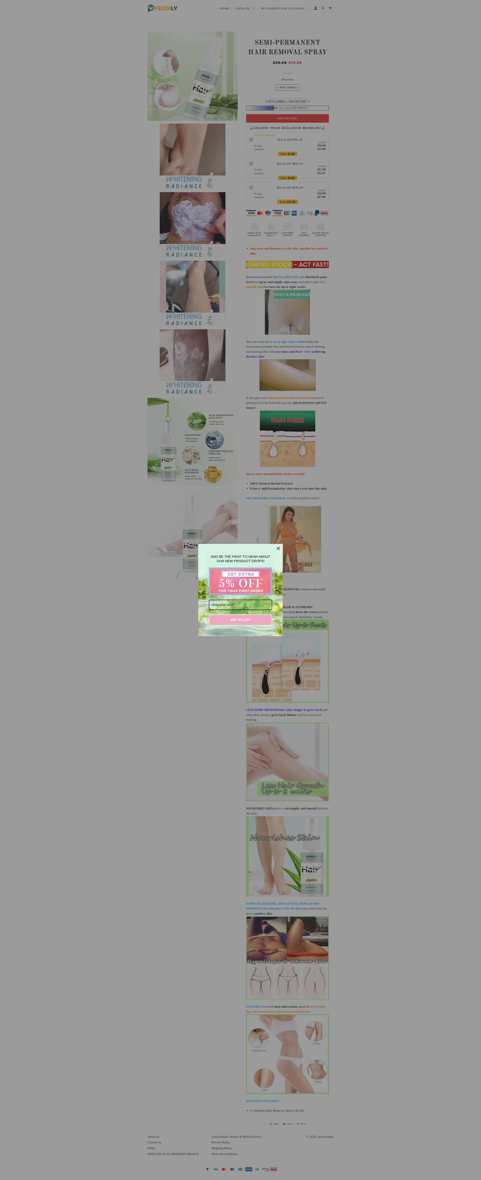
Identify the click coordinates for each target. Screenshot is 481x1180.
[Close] (278, 548)
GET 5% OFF (240, 620)
